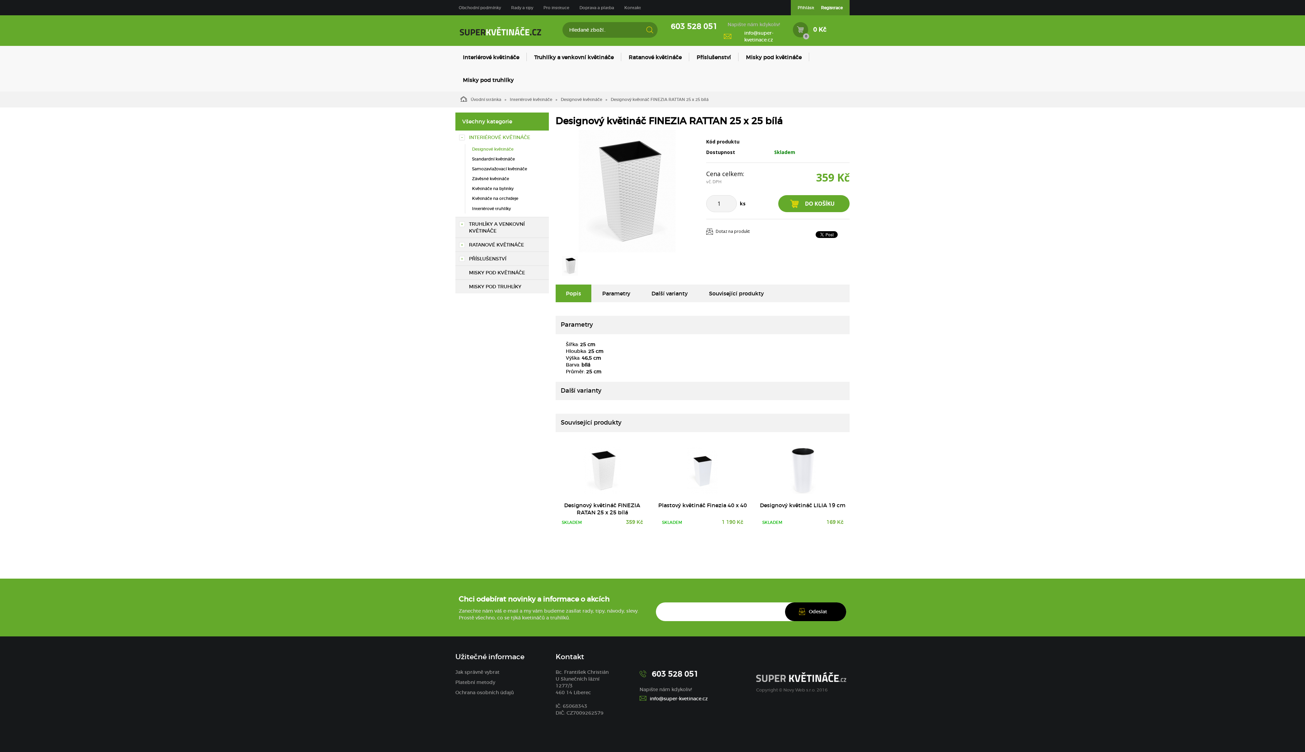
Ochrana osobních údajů (484, 692)
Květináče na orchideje (495, 198)
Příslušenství (714, 57)
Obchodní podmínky (480, 7)
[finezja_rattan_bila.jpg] (627, 191)
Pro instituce (556, 7)
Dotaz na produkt (733, 231)
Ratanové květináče (655, 57)
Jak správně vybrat (477, 672)
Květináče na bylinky (493, 188)
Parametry (616, 293)
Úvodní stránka (486, 99)
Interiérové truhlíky (491, 208)
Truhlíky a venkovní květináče (574, 57)
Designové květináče (581, 99)
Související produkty (736, 293)
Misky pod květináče (774, 57)
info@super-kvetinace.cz (758, 36)
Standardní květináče (493, 158)
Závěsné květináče (490, 178)
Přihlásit (806, 7)
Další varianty (669, 293)
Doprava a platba (596, 7)
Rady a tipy (522, 7)
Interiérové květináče (491, 57)
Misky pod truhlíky (488, 79)
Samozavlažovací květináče (499, 168)
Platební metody (475, 682)
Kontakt (632, 7)
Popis (573, 293)
